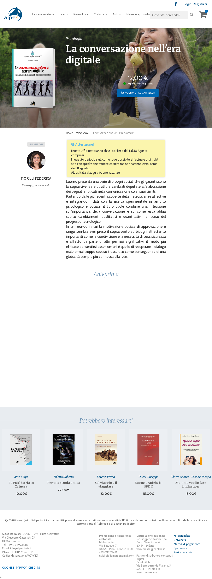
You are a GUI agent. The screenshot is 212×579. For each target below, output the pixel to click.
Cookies (8, 567)
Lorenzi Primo (106, 477)
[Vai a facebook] (175, 4)
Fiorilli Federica (36, 178)
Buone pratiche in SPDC (148, 484)
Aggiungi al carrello (139, 92)
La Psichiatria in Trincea (21, 484)
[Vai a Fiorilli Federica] (36, 161)
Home (69, 133)
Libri (63, 14)
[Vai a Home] (13, 14)
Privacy (21, 567)
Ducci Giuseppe (148, 477)
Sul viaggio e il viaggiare (106, 484)
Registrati (200, 4)
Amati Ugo (21, 477)
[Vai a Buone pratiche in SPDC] (148, 449)
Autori (117, 14)
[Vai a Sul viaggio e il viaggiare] (106, 449)
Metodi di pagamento (187, 544)
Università (180, 539)
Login (188, 4)
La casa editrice (43, 14)
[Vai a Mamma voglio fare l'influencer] (191, 449)
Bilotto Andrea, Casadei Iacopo (191, 477)
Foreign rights (182, 535)
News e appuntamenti (142, 14)
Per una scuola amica (63, 483)
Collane (99, 14)
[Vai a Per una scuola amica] (64, 449)
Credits (34, 567)
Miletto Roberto (64, 477)
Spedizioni (180, 548)
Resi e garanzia (183, 552)
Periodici (80, 14)
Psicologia (82, 133)
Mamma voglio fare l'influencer (190, 484)
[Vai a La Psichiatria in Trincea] (21, 449)
